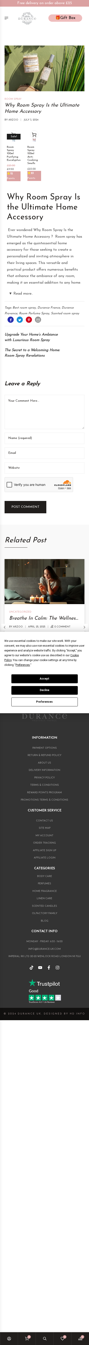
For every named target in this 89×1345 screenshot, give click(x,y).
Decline (44, 690)
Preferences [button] (23, 665)
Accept (44, 678)
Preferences (44, 701)
